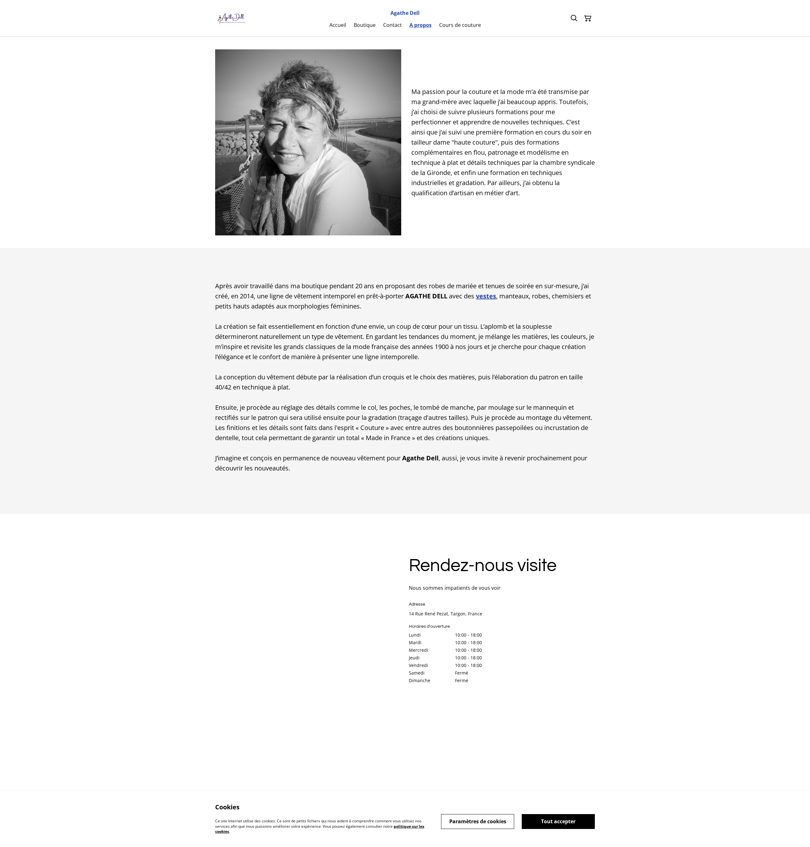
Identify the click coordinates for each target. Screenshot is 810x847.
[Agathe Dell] (230, 18)
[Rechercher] (574, 18)
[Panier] (588, 18)
